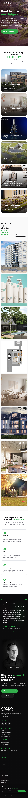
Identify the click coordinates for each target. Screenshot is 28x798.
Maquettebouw (5, 782)
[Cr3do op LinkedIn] (9, 723)
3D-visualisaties (5, 775)
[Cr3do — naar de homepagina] (7, 4)
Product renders (5, 778)
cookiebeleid (15, 788)
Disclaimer (20, 795)
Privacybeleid (8, 795)
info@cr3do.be (5, 742)
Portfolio (3, 764)
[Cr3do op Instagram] (6, 723)
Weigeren (14, 791)
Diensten (3, 762)
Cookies (15, 795)
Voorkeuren (6, 791)
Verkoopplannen (5, 780)
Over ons (3, 766)
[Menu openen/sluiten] (24, 3)
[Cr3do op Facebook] (2, 723)
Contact (3, 769)
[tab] (14, 626)
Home (2, 759)
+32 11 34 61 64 (5, 745)
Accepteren (22, 791)
